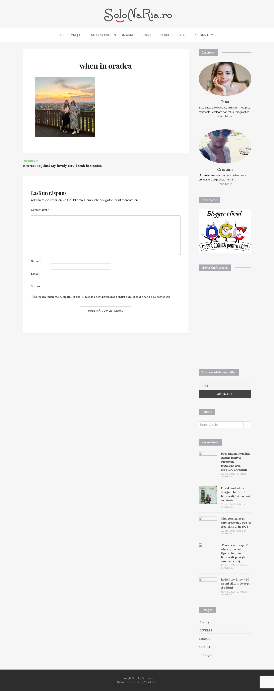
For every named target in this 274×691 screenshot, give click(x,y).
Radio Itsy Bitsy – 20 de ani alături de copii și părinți (236, 583)
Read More (225, 116)
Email (36, 274)
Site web (36, 286)
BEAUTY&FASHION (101, 35)
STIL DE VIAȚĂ (69, 35)
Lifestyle (205, 655)
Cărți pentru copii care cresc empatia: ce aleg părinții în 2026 (236, 522)
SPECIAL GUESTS (172, 35)
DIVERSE (205, 630)
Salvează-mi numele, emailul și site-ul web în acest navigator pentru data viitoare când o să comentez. (102, 297)
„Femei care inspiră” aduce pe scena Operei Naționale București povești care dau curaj (235, 553)
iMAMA (128, 35)
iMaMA (204, 638)
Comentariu (40, 210)
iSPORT (146, 35)
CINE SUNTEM (203, 35)
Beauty (204, 622)
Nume (36, 261)
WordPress (150, 682)
